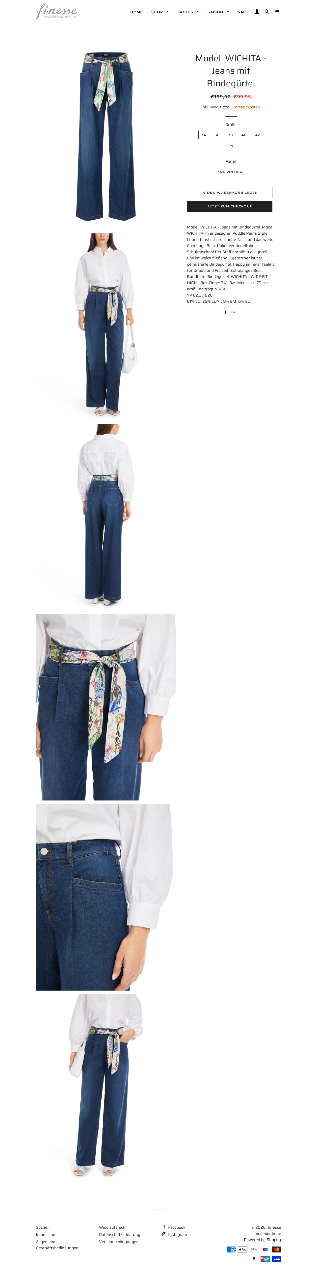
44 (231, 146)
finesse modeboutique (268, 1230)
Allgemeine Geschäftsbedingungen (57, 1245)
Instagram (177, 1234)
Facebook (176, 1227)
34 (203, 135)
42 (257, 135)
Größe (231, 125)
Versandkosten (246, 107)
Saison (216, 12)
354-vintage (231, 172)
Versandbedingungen (119, 1242)
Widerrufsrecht (113, 1227)
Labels (186, 12)
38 (230, 135)
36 (217, 135)
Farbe (231, 161)
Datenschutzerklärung (119, 1234)
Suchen (43, 1227)
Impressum (46, 1234)
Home (136, 12)
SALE (243, 12)
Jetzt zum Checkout (230, 206)
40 (244, 135)
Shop (157, 12)
